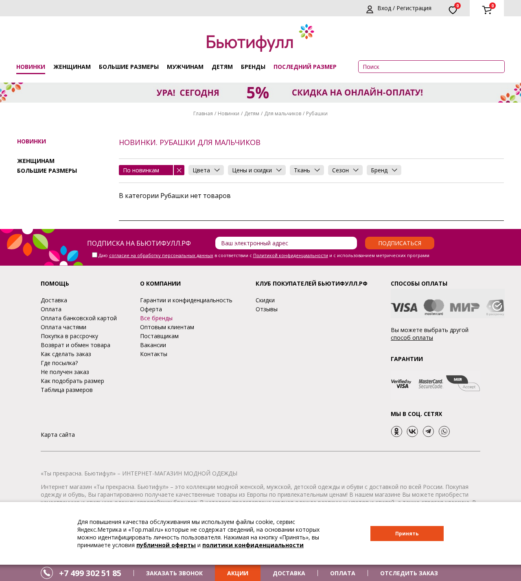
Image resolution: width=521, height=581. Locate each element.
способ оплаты (412, 337)
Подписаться (399, 243)
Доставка (54, 300)
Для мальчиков (282, 113)
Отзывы (267, 309)
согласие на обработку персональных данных (161, 255)
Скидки (265, 300)
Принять (407, 533)
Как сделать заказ (66, 354)
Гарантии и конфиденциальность (186, 300)
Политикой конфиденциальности (290, 255)
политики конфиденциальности (253, 545)
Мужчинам (185, 66)
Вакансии (153, 345)
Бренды (253, 66)
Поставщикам (159, 336)
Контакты (153, 354)
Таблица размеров (67, 390)
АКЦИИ (237, 573)
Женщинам (72, 66)
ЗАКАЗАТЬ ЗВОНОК (174, 573)
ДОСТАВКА (289, 573)
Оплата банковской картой (79, 318)
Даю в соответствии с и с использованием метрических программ (264, 255)
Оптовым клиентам (167, 327)
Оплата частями (63, 327)
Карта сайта (58, 434)
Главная (203, 113)
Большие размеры (129, 66)
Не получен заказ (65, 372)
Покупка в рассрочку (69, 336)
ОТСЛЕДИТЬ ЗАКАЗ (409, 573)
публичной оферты (166, 545)
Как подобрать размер (72, 381)
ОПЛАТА (342, 573)
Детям (222, 66)
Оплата (51, 309)
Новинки (30, 66)
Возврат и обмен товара (75, 345)
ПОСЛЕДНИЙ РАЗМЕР (305, 66)
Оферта (151, 309)
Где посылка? (59, 363)
